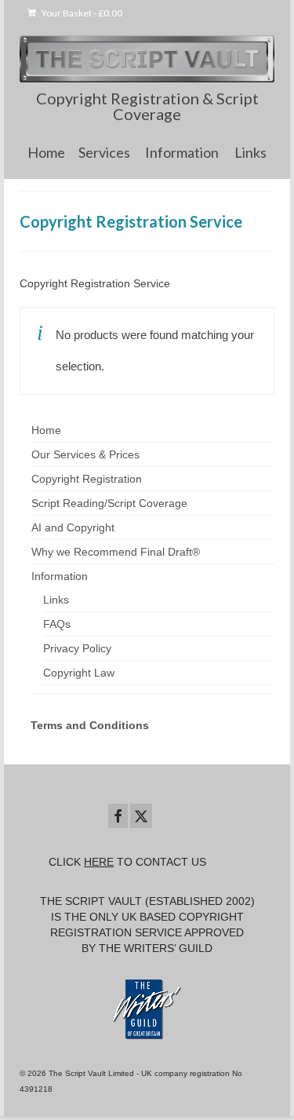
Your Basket (81, 13)
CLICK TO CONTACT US (127, 862)
